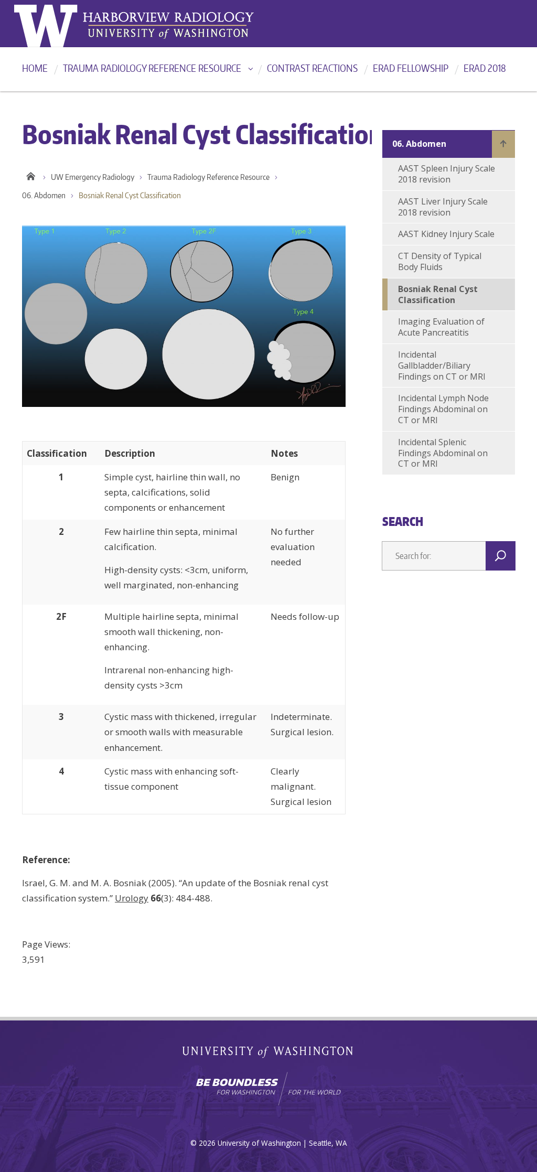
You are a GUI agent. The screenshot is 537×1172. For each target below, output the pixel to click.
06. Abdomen (44, 195)
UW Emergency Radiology (92, 177)
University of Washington (57, 23)
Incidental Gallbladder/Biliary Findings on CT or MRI (442, 365)
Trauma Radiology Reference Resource (152, 68)
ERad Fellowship (410, 68)
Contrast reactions (312, 68)
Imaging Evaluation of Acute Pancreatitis (441, 327)
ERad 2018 (485, 68)
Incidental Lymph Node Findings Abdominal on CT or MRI (443, 409)
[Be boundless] (268, 1088)
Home (35, 68)
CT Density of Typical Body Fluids (439, 261)
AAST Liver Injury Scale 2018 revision (443, 207)
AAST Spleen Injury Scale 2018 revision (446, 174)
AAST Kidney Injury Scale (446, 234)
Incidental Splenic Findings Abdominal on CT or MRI (443, 453)
